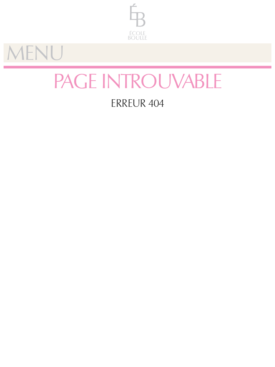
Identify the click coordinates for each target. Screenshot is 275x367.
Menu (35, 52)
